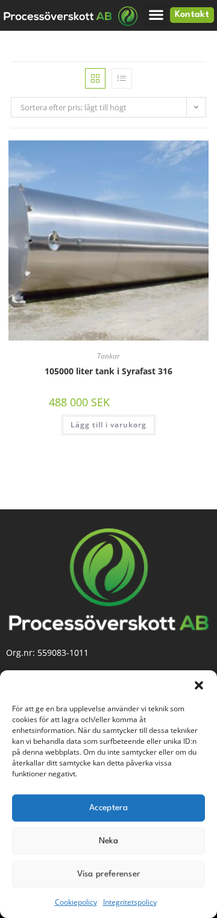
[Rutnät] (95, 78)
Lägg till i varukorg (108, 425)
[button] (199, 685)
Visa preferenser (108, 874)
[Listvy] (122, 78)
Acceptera (108, 807)
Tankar (108, 356)
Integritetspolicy (130, 902)
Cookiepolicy (76, 902)
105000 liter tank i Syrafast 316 (108, 371)
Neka (108, 841)
